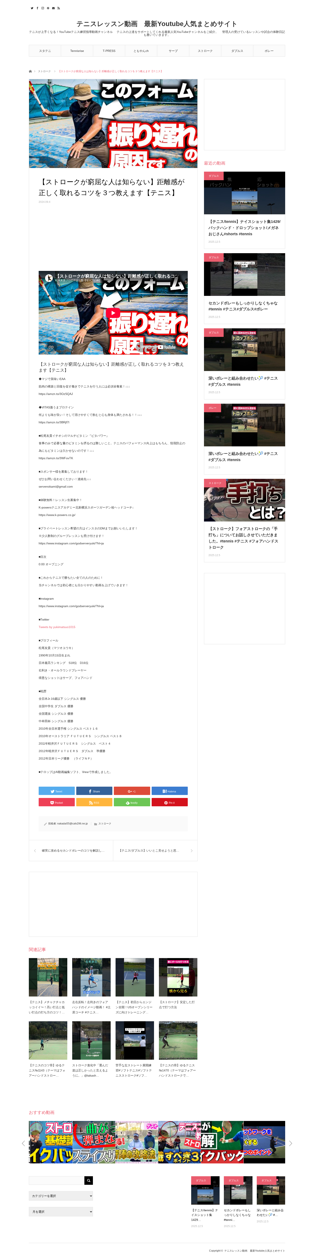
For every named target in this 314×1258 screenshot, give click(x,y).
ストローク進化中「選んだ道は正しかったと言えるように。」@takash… (90, 1070)
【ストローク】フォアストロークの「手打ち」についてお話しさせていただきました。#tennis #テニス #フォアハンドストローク (243, 538)
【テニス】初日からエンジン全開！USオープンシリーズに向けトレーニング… (134, 1007)
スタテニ (45, 51)
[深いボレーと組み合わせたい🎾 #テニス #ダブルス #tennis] (271, 1190)
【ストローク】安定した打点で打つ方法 (177, 1004)
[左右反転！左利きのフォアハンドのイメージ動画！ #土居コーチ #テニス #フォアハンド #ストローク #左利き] (91, 977)
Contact (53, 7)
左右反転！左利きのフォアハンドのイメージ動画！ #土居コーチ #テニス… (91, 1007)
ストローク (205, 51)
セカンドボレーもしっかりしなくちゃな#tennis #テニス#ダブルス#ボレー (243, 306)
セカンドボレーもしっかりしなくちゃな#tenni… (237, 1214)
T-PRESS (109, 51)
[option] (50, 1142)
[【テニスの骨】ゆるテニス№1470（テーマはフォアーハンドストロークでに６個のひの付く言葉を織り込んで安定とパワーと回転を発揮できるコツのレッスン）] (178, 1040)
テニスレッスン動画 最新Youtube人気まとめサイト (157, 24)
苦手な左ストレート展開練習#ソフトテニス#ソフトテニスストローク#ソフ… (134, 1070)
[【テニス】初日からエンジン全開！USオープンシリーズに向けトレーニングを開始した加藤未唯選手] (135, 977)
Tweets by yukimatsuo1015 (57, 627)
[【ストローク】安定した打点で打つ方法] (178, 977)
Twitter (31, 7)
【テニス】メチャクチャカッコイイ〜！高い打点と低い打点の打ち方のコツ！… (47, 1007)
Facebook (37, 7)
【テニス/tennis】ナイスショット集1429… (204, 1214)
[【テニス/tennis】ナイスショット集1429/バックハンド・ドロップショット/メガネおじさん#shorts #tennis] (205, 1190)
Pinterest (47, 7)
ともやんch (141, 51)
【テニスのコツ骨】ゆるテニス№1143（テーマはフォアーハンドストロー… (47, 1070)
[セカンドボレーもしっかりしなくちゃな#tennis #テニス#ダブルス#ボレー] (238, 1190)
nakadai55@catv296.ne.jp (72, 823)
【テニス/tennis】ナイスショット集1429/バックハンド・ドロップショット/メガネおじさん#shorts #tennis (244, 227)
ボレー (269, 51)
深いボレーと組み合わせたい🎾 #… (270, 1212)
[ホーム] (30, 71)
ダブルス (237, 51)
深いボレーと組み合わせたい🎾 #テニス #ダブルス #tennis (243, 381)
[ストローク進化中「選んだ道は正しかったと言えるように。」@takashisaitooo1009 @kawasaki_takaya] (91, 1040)
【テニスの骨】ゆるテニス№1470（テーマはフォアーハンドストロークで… (177, 1070)
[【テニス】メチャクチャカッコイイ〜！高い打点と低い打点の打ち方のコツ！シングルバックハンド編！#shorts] (48, 977)
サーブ (173, 51)
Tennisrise (77, 51)
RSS (58, 7)
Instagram (42, 7)
